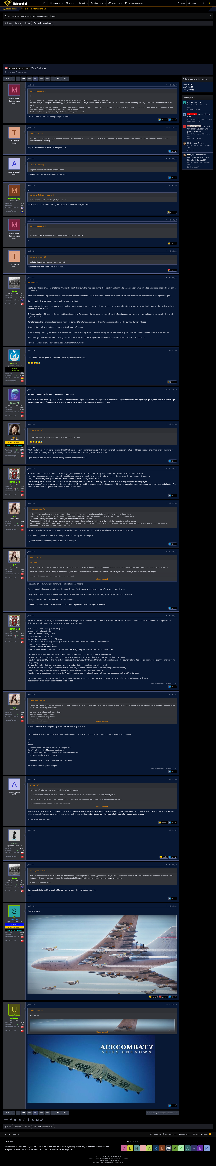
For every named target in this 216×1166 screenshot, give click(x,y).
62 (16, 410)
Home (44, 3)
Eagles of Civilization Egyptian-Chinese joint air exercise (199, 129)
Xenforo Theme (109, 1161)
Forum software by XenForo (108, 1157)
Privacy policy (186, 1134)
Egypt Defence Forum (195, 138)
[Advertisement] (108, 45)
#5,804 (174, 185)
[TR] (6, 68)
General (190, 150)
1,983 (22, 1025)
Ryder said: (34, 558)
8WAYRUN (119, 1163)
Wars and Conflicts (194, 121)
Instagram (187, 89)
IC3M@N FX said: (36, 509)
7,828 (22, 850)
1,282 (22, 523)
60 (16, 375)
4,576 (22, 450)
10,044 (21, 375)
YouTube (187, 87)
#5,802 (174, 127)
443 (58, 79)
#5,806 (174, 251)
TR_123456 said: (36, 165)
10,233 (21, 410)
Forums (56, 3)
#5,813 (174, 552)
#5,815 (174, 694)
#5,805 (174, 220)
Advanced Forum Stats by (108, 1159)
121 (16, 935)
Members (116, 3)
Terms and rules (171, 1134)
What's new (99, 3)
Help (197, 1134)
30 (17, 489)
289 (23, 79)
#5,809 (174, 390)
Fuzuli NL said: (35, 430)
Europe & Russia (193, 109)
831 (22, 205)
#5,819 (174, 906)
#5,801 (174, 85)
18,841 (21, 935)
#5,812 (174, 503)
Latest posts (189, 97)
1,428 (22, 489)
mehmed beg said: (37, 91)
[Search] (203, 3)
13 (16, 298)
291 (35, 79)
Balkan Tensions (194, 102)
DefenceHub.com (135, 3)
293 (47, 79)
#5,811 (174, 469)
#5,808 (174, 350)
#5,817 (174, 830)
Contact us (157, 1134)
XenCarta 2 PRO (98, 1163)
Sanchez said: (35, 133)
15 (17, 1025)
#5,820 (174, 1004)
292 (41, 79)
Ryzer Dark (14, 1134)
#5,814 (174, 616)
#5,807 (174, 278)
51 (17, 450)
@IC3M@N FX (34, 282)
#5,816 (174, 779)
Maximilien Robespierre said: (41, 195)
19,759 (21, 298)
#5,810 (174, 424)
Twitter (186, 84)
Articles (72, 3)
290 (29, 79)
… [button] (17, 79)
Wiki (84, 3)
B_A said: (33, 785)
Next (64, 79)
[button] (62, 3)
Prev (7, 79)
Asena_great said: (36, 257)
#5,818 (174, 865)
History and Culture (195, 143)
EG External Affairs (194, 167)
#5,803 (174, 159)
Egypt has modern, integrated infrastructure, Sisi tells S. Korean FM (198, 157)
